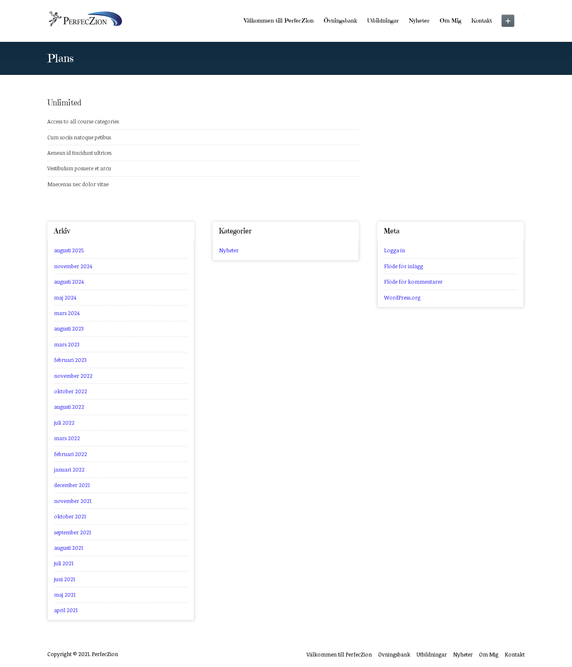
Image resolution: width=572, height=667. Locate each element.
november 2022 (73, 376)
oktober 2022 (70, 391)
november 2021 (72, 501)
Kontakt (482, 20)
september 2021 (72, 532)
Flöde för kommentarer (413, 281)
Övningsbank (340, 20)
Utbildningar (383, 20)
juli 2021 (63, 563)
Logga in (394, 250)
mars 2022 (67, 438)
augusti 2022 (69, 406)
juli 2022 (64, 422)
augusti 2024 (69, 281)
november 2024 (73, 266)
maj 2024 (65, 297)
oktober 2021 (70, 516)
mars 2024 (67, 313)
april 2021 (65, 610)
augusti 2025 (69, 250)
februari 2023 (70, 360)
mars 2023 (67, 344)
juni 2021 (64, 579)
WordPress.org (402, 297)
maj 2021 (64, 594)
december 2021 (72, 485)
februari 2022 (70, 454)
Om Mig (450, 20)
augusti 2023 (69, 328)
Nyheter (419, 20)
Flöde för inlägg (403, 266)
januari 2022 (69, 469)
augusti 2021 (68, 548)
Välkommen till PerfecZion (279, 20)
